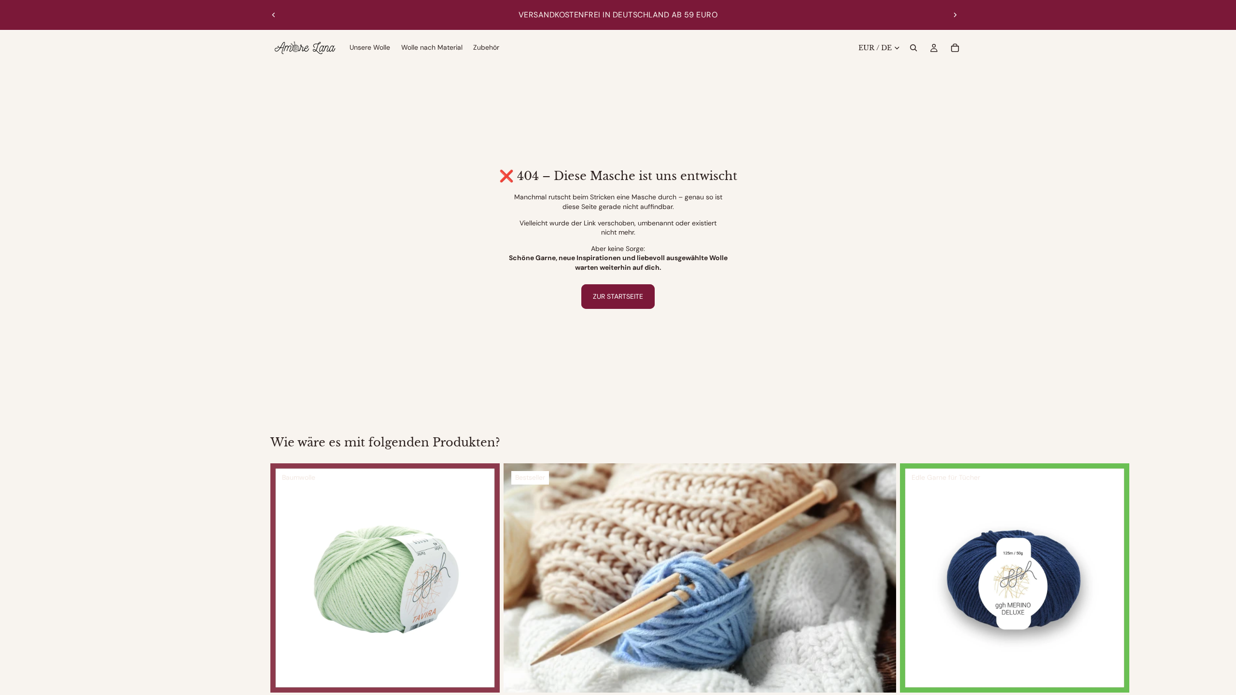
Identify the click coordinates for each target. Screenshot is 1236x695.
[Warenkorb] (955, 47)
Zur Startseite (618, 296)
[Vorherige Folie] (273, 15)
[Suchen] (913, 47)
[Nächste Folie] (955, 15)
